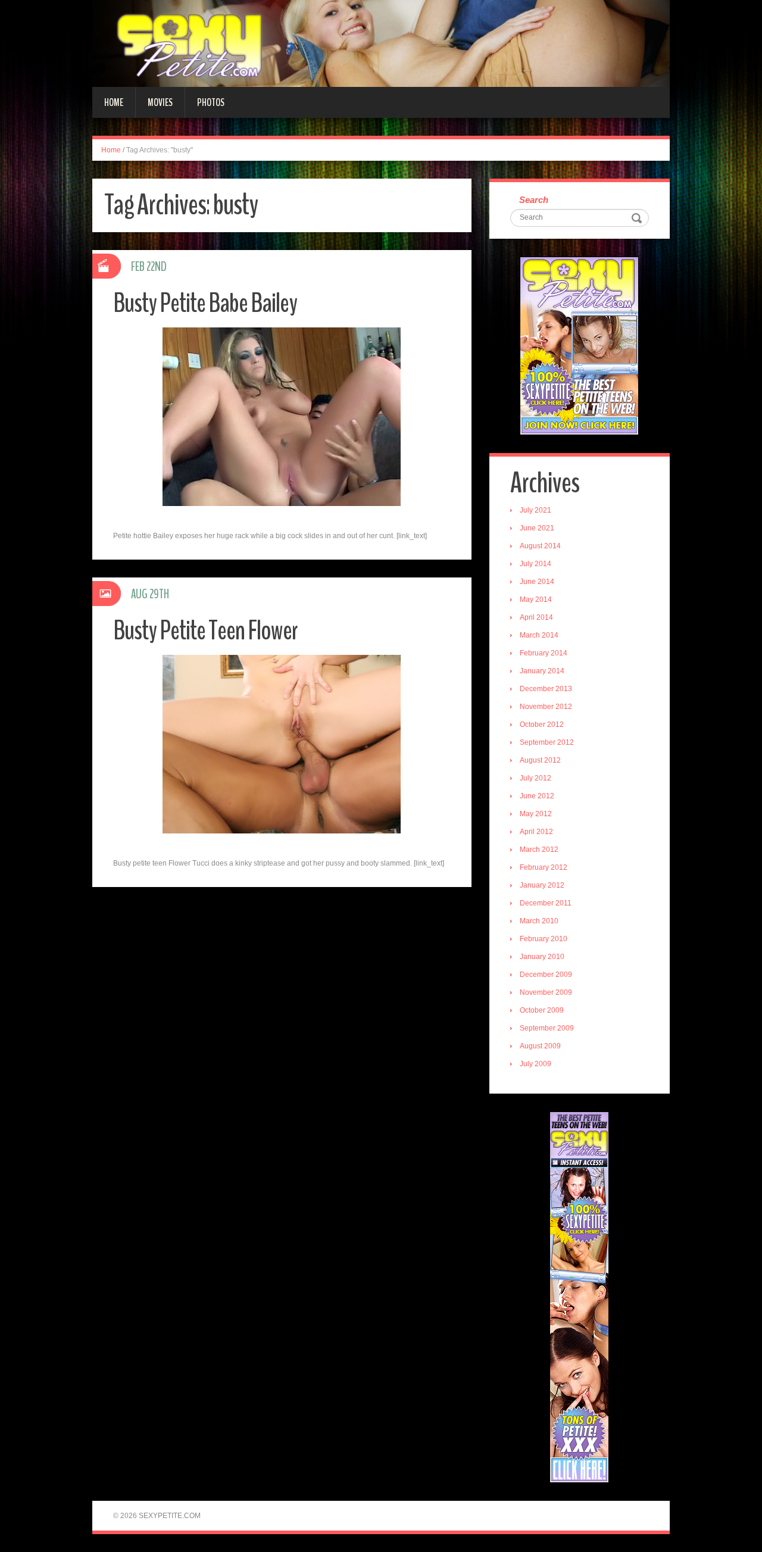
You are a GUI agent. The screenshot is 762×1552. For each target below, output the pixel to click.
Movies (160, 102)
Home (113, 102)
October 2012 (542, 724)
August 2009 (540, 1046)
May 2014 (536, 599)
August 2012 (540, 760)
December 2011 (546, 903)
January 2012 (542, 885)
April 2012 (536, 831)
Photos (210, 102)
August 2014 (540, 546)
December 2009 (546, 974)
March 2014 (539, 635)
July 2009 (535, 1064)
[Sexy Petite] (381, 43)
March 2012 (539, 849)
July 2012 (535, 778)
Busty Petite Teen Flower (205, 631)
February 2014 (543, 653)
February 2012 (543, 867)
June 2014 (537, 581)
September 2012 (547, 742)
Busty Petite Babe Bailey (205, 303)
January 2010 (542, 957)
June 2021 (537, 528)
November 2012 (546, 706)
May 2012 (536, 814)
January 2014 (542, 671)
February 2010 (543, 939)
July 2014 (535, 564)
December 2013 (546, 689)
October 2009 (542, 1010)
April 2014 (536, 617)
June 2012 (537, 796)
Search (533, 200)
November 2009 (546, 992)
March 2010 (539, 921)
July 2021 (535, 510)
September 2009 (547, 1028)
